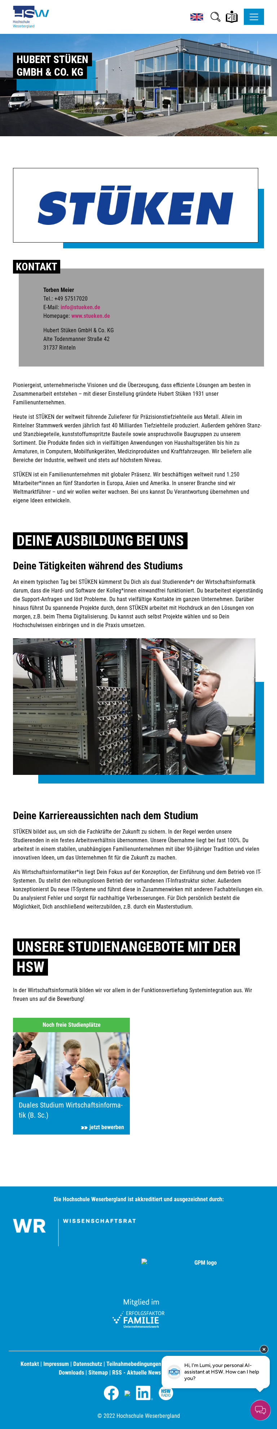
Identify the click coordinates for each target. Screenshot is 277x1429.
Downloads (71, 1372)
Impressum (56, 1364)
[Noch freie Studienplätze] (71, 1075)
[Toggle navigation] (254, 17)
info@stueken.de (80, 307)
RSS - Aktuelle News (136, 1372)
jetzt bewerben (106, 1127)
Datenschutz (87, 1364)
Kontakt (30, 1364)
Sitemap (98, 1372)
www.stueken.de (90, 315)
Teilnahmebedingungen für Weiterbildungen (157, 1364)
